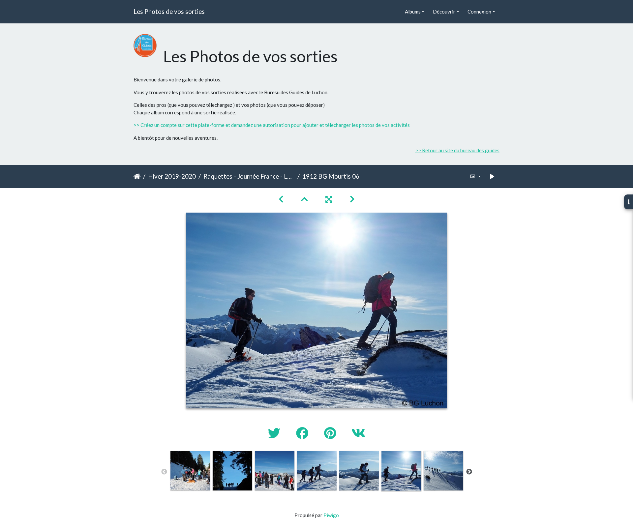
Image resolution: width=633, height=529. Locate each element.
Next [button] (469, 472)
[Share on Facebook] (303, 433)
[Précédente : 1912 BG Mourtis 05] (282, 199)
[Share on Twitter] (275, 433)
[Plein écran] (329, 199)
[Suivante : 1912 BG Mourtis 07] (352, 199)
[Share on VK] (358, 433)
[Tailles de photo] (475, 176)
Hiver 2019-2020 (172, 176)
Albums (413, 12)
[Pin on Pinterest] (331, 433)
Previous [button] (164, 472)
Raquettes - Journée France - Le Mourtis (249, 176)
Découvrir (444, 12)
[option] (190, 470)
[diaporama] (492, 176)
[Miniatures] (305, 199)
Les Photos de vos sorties (169, 11)
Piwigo (331, 515)
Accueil (137, 176)
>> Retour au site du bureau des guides (457, 150)
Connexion (479, 12)
